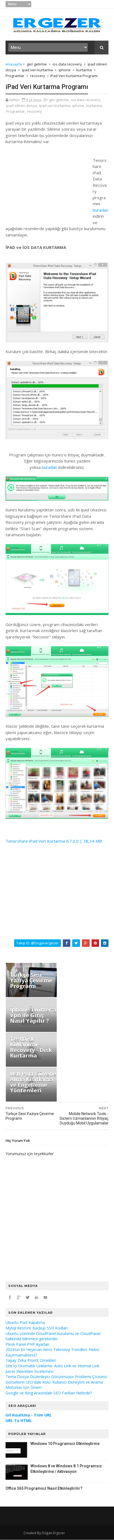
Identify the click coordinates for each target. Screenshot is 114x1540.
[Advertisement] (47, 183)
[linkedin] (36, 1297)
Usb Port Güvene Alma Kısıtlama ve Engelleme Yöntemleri (33, 1082)
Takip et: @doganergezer (37, 942)
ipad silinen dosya (21, 105)
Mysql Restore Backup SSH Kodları (37, 1328)
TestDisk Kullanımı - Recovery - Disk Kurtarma (31, 1047)
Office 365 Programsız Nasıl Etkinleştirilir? (44, 1488)
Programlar (15, 75)
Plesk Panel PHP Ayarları (27, 1344)
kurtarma (84, 69)
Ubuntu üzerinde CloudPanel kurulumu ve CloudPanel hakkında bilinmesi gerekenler (53, 1336)
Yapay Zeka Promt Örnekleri (31, 1360)
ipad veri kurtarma (37, 69)
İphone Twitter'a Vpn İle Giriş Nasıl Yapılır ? (33, 1015)
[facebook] (10, 1297)
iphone (65, 69)
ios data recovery (67, 64)
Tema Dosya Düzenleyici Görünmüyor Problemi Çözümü (56, 1376)
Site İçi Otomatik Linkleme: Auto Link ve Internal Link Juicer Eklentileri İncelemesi (52, 1368)
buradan (100, 210)
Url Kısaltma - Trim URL (29, 1415)
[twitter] (27, 1297)
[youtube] (45, 1297)
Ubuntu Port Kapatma (25, 1322)
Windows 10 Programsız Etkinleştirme (65, 1443)
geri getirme (37, 64)
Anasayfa (14, 64)
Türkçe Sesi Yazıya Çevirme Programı (31, 980)
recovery (37, 75)
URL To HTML (19, 1420)
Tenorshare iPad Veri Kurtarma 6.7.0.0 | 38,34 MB (54, 841)
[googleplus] (18, 1297)
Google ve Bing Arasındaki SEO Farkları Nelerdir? (49, 1393)
